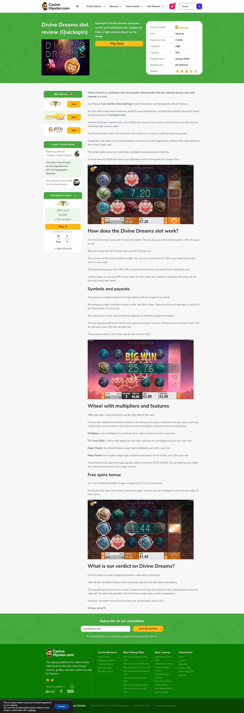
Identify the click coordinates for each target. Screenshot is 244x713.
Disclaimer (183, 664)
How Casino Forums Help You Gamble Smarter (59, 182)
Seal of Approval (186, 671)
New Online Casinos (164, 688)
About (181, 656)
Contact (182, 660)
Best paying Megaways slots (136, 685)
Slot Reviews (153, 6)
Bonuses (114, 6)
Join (74, 104)
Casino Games (133, 6)
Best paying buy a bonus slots (136, 667)
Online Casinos (94, 6)
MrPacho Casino (105, 667)
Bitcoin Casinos (161, 692)
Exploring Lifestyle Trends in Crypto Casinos (58, 153)
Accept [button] (62, 706)
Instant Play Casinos (164, 663)
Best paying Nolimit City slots (136, 663)
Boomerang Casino (106, 660)
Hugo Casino (103, 656)
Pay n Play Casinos (163, 681)
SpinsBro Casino (105, 671)
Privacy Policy (185, 667)
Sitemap (182, 675)
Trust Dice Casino (105, 664)
